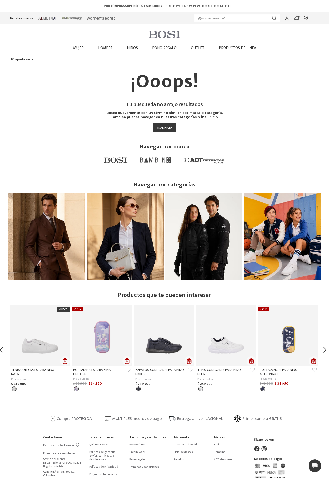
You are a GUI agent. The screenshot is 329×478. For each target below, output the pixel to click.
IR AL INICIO (164, 127)
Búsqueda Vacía (22, 59)
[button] (237, 18)
